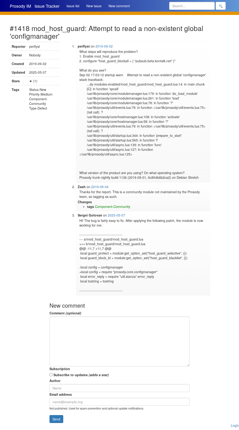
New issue (94, 5)
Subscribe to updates (81, 374)
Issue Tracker (47, 6)
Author (54, 380)
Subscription (59, 368)
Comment (65, 313)
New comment (119, 5)
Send (56, 419)
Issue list (73, 5)
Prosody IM (20, 6)
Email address (60, 394)
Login (235, 425)
